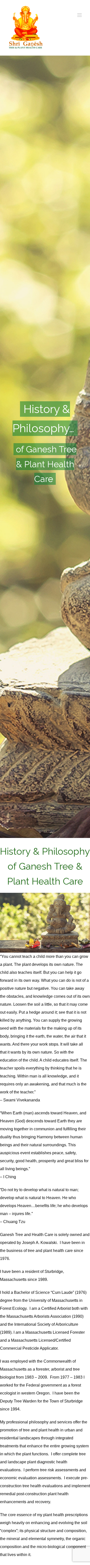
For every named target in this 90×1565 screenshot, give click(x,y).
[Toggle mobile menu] (79, 15)
